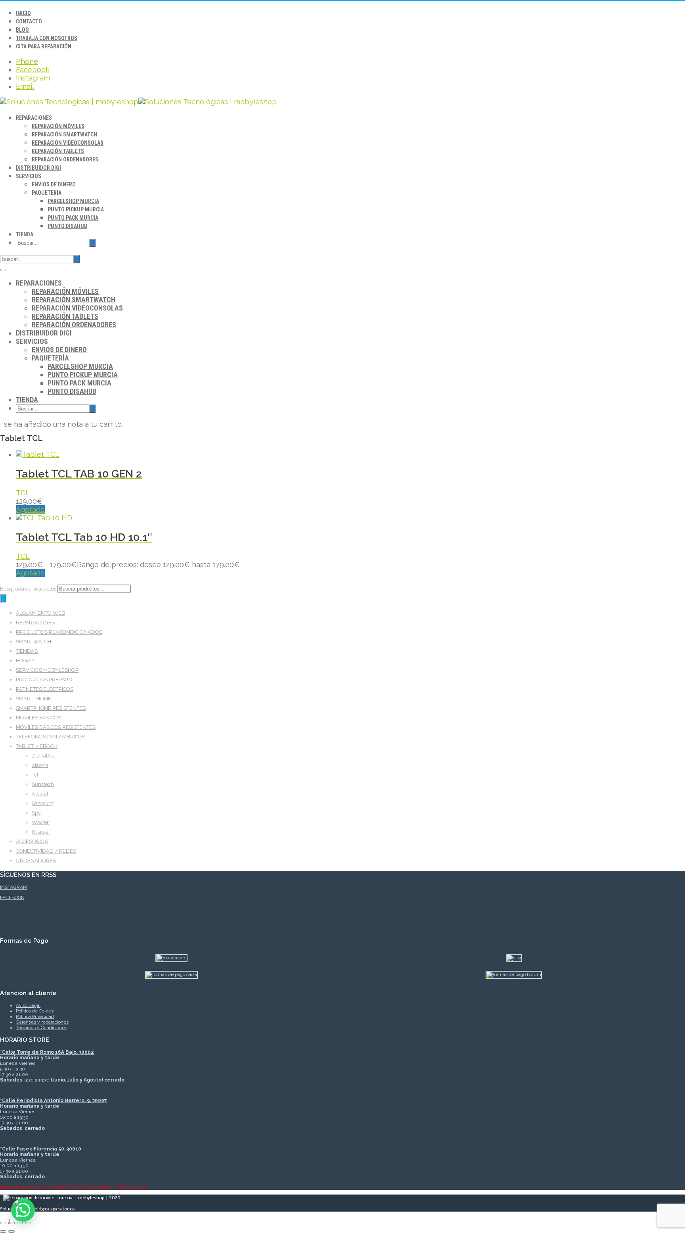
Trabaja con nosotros (46, 38)
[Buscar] (3, 598)
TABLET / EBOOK (36, 746)
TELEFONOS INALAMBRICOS (50, 737)
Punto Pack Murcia (73, 218)
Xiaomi (40, 765)
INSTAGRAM (13, 887)
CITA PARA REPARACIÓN (43, 46)
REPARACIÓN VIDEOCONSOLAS (67, 143)
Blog (22, 30)
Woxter (40, 822)
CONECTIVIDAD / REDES (46, 851)
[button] (23, 1210)
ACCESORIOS (32, 841)
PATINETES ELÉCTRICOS (44, 689)
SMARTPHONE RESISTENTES (51, 708)
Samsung (43, 803)
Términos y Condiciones (41, 1027)
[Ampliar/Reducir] (3, 1223)
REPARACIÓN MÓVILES (58, 126)
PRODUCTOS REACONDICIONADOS (59, 632)
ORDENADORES (36, 860)
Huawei (41, 832)
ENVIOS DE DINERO (54, 184)
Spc (36, 813)
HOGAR (25, 660)
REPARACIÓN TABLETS (58, 151)
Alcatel (40, 794)
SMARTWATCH (33, 641)
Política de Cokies (35, 1011)
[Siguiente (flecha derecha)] (11, 1231)
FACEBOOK (12, 897)
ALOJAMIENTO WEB (40, 613)
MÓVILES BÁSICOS (38, 718)
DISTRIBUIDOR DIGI (38, 168)
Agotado (30, 509)
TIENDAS (27, 651)
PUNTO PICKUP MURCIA (76, 209)
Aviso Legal (28, 1005)
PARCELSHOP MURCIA (73, 201)
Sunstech (43, 784)
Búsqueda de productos (28, 589)
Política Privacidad (35, 1016)
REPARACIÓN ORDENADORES (65, 159)
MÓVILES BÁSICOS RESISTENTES (56, 727)
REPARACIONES (35, 622)
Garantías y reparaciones (42, 1022)
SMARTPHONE (33, 699)
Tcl (35, 775)
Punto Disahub (67, 226)
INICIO (23, 13)
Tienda (24, 234)
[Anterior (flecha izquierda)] (3, 1231)
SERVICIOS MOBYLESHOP (47, 670)
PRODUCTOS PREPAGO (44, 680)
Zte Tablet (43, 756)
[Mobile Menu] (3, 270)
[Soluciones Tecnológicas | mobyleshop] (138, 102)
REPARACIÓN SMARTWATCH (64, 134)
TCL (23, 493)
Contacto (29, 21)
